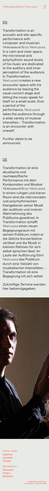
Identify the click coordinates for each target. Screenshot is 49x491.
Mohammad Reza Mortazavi (20, 6)
